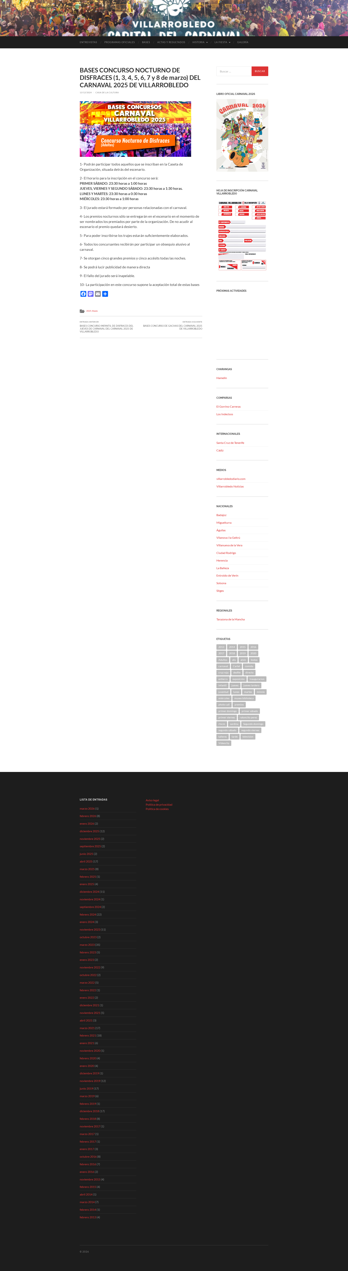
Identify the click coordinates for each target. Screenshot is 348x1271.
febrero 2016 (88, 1164)
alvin (243, 659)
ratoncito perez (248, 717)
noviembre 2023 (90, 929)
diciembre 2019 (89, 1073)
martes (248, 691)
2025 (88, 311)
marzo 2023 (87, 944)
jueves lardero (251, 685)
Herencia (222, 560)
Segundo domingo (253, 723)
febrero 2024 (88, 914)
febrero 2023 (88, 952)
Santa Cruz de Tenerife (230, 442)
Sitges (220, 590)
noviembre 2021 (90, 1012)
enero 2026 (87, 823)
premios (239, 704)
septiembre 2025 (90, 846)
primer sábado (250, 711)
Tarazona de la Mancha (230, 619)
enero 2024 (87, 922)
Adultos (222, 659)
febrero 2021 (88, 1035)
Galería (242, 42)
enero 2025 (87, 884)
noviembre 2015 (90, 1179)
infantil (222, 685)
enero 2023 (87, 959)
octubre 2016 (88, 1156)
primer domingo (227, 711)
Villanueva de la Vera (229, 545)
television (248, 736)
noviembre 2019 (90, 1080)
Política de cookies (157, 809)
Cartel (236, 666)
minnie (261, 691)
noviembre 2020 (90, 1050)
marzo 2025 (87, 869)
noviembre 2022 (90, 967)
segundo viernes (250, 730)
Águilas (221, 530)
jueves (235, 685)
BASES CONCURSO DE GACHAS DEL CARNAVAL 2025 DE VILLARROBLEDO (172, 325)
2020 (253, 653)
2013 (221, 646)
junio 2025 (86, 853)
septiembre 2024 (90, 906)
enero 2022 (87, 997)
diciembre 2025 (89, 831)
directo (249, 672)
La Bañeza (222, 568)
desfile (237, 672)
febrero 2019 (88, 1103)
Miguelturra (223, 522)
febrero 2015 (88, 1186)
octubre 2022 (88, 975)
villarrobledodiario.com (230, 478)
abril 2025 (86, 861)
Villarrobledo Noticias (230, 486)
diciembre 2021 (89, 1005)
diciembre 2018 (89, 1111)
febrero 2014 (88, 1209)
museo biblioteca (244, 698)
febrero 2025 (88, 876)
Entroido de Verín (227, 575)
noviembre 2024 (90, 899)
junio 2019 (86, 1088)
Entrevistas (88, 42)
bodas (254, 659)
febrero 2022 (88, 990)
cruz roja (223, 672)
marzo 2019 (87, 1096)
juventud (223, 691)
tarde (235, 736)
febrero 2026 (88, 816)
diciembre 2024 (89, 891)
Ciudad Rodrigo (226, 552)
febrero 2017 (88, 1141)
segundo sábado (227, 730)
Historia (198, 42)
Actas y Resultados (171, 42)
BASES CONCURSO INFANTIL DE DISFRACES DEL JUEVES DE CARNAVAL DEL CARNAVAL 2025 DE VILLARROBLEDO (106, 327)
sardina (234, 723)
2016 (253, 646)
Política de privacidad (159, 804)
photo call (224, 704)
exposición (239, 678)
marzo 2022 (87, 982)
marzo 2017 (87, 1134)
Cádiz (219, 450)
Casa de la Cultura (107, 92)
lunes (236, 691)
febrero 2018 (88, 1118)
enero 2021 (87, 1043)
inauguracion (257, 678)
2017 (221, 653)
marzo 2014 (87, 1202)
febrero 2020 (88, 1058)
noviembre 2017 (90, 1126)
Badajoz (221, 515)
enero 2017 (87, 1149)
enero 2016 (87, 1171)
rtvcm (221, 723)
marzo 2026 (87, 808)
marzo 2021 (87, 1028)
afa (234, 659)
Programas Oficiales (119, 42)
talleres (222, 736)
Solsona (221, 583)
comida (249, 666)
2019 (243, 653)
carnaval (223, 666)
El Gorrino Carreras (228, 406)
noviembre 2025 (90, 838)
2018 (232, 653)
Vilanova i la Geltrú (228, 537)
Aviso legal (152, 800)
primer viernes (226, 717)
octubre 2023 (88, 937)
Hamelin (221, 378)
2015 (243, 646)
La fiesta (221, 42)
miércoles (223, 698)
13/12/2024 (86, 92)
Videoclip (223, 743)
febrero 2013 (88, 1217)
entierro (223, 678)
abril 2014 (86, 1194)
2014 (232, 646)
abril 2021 (86, 1020)
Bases (146, 42)
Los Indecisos (224, 414)
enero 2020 (87, 1065)
